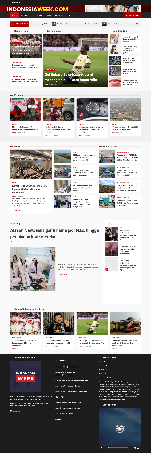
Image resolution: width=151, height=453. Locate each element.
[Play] (101, 448)
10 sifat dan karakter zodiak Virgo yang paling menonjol (115, 60)
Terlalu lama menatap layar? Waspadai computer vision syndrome (115, 49)
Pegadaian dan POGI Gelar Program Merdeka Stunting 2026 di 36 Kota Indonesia (107, 156)
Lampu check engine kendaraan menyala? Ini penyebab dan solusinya (92, 109)
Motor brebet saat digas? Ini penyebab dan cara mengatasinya (25, 109)
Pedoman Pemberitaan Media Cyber (67, 402)
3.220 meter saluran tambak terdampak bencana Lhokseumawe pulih (62, 156)
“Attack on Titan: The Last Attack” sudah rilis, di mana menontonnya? (111, 249)
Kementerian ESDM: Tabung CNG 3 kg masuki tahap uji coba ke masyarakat (31, 164)
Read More (17, 210)
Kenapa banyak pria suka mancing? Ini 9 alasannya (115, 71)
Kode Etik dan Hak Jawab (63, 414)
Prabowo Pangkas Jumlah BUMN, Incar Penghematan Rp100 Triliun (107, 201)
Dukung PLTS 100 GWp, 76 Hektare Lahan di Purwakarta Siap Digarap (107, 186)
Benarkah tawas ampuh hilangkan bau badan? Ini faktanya (115, 39)
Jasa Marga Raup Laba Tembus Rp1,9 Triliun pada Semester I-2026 (107, 171)
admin (46, 84)
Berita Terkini (26, 15)
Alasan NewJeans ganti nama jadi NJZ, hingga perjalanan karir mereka (32, 269)
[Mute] (135, 448)
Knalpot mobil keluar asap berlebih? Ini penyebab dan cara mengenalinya (59, 109)
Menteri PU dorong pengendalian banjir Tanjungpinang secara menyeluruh (62, 201)
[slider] (118, 447)
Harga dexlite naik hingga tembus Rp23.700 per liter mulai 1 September (62, 171)
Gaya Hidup (59, 15)
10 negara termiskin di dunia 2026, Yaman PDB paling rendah (125, 109)
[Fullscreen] (138, 448)
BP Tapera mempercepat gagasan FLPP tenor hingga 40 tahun (62, 186)
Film (69, 15)
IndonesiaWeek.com (123, 152)
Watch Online (133, 15)
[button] (120, 429)
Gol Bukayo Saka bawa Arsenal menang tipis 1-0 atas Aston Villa (55, 24)
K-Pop (78, 15)
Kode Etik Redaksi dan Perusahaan (67, 408)
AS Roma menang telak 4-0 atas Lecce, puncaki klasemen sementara (26, 50)
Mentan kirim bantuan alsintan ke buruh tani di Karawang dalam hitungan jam (110, 24)
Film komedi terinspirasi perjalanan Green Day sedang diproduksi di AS (111, 234)
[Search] (120, 15)
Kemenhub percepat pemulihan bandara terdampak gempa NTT (59, 323)
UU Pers (57, 419)
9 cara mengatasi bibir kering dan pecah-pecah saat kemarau (115, 82)
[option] (75, 61)
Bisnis (49, 15)
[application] (120, 429)
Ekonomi (39, 15)
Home (14, 15)
